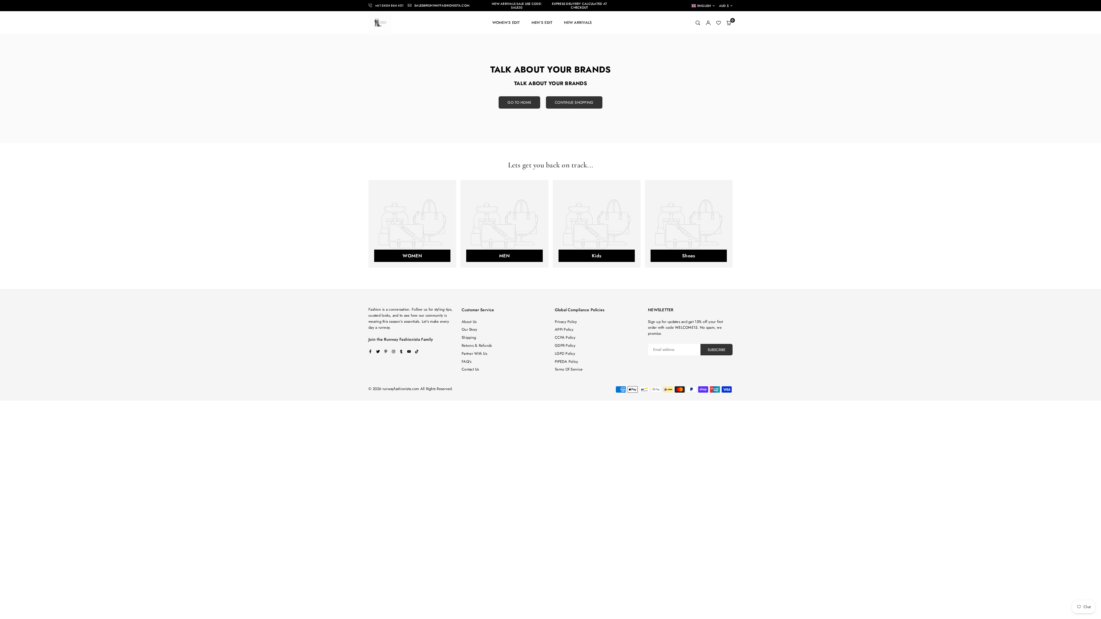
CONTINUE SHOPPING (574, 102)
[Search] (698, 23)
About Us (469, 321)
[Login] (708, 23)
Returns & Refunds (477, 345)
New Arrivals (578, 22)
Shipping (469, 337)
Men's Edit (542, 22)
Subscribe (716, 349)
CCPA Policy (565, 337)
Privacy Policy (566, 321)
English (704, 6)
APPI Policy (564, 329)
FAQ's (466, 361)
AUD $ (724, 6)
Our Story (469, 329)
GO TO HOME (519, 102)
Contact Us (470, 369)
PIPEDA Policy (566, 361)
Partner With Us (474, 353)
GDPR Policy (565, 345)
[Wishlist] (718, 23)
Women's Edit (506, 22)
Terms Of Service (569, 369)
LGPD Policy (565, 353)
